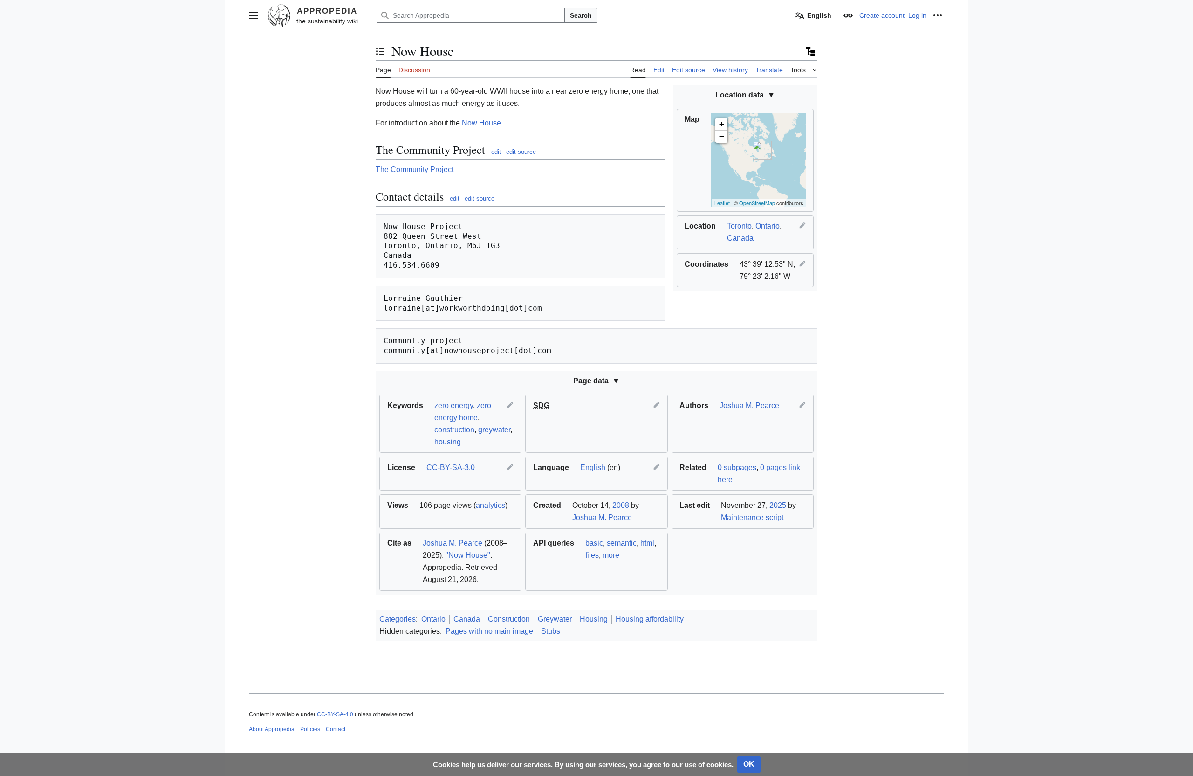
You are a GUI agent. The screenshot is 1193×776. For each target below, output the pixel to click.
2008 (620, 505)
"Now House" (468, 555)
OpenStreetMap (757, 203)
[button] (253, 15)
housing (447, 442)
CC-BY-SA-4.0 (335, 714)
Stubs (550, 631)
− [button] (721, 136)
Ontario (767, 226)
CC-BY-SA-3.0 (450, 467)
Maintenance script (752, 517)
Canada (740, 238)
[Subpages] (809, 51)
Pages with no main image (489, 631)
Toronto (739, 226)
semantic (622, 543)
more (611, 555)
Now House (481, 123)
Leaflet (722, 203)
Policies (310, 729)
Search (581, 15)
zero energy (453, 405)
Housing (594, 619)
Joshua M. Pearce (749, 405)
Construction (509, 619)
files (592, 555)
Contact (335, 729)
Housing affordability (650, 619)
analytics (490, 505)
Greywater (555, 619)
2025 (777, 505)
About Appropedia (272, 729)
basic (594, 543)
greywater (494, 430)
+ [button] (721, 124)
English (592, 467)
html (647, 543)
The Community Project (414, 169)
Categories (397, 619)
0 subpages (737, 467)
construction (454, 430)
